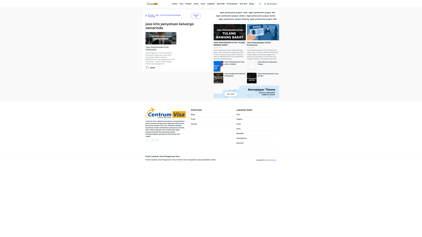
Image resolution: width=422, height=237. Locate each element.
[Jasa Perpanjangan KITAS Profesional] (263, 32)
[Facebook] (147, 140)
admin (152, 68)
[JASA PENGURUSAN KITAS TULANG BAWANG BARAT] (230, 32)
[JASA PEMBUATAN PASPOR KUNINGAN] (218, 78)
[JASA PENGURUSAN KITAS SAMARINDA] (161, 38)
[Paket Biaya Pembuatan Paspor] (252, 66)
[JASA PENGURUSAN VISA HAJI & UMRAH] (218, 66)
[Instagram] (152, 140)
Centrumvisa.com (270, 160)
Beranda (151, 15)
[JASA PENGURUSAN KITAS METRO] (252, 78)
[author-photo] (147, 67)
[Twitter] (157, 140)
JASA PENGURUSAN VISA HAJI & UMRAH (234, 63)
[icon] (146, 16)
